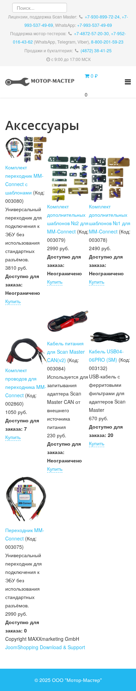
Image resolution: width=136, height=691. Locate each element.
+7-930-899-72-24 (102, 17)
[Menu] (128, 81)
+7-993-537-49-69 (94, 25)
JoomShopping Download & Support (45, 647)
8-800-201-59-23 (107, 42)
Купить (13, 301)
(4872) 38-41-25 (96, 50)
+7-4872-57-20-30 (91, 33)
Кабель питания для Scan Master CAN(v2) (66, 351)
